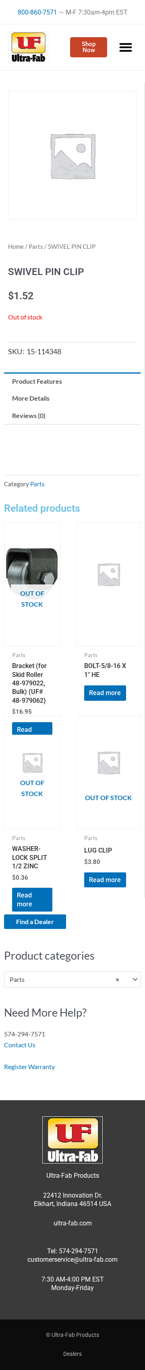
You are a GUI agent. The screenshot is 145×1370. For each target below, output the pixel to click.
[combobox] (72, 979)
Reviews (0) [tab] (29, 415)
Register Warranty (29, 1066)
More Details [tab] (31, 398)
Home (16, 246)
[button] (125, 47)
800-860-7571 (37, 12)
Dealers (72, 1354)
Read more (105, 693)
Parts (36, 246)
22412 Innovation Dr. (72, 1195)
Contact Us (19, 1045)
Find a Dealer (35, 921)
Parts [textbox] (64, 979)
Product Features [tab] (37, 381)
